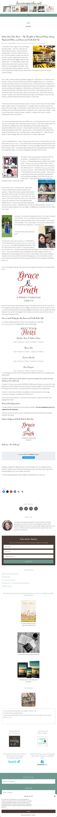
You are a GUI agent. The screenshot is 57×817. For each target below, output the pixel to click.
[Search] (52, 781)
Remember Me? (6, 577)
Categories (28, 788)
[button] (55, 796)
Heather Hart (22, 338)
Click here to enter (28, 457)
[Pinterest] (31, 509)
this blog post (33, 163)
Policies (33, 815)
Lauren (5, 43)
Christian (19, 43)
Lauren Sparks (29, 357)
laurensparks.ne (8, 324)
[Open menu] (28, 15)
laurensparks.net (44, 378)
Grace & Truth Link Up (27, 43)
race (35, 43)
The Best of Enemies (27, 170)
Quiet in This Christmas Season (10, 574)
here (6, 260)
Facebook (24, 161)
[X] (36, 509)
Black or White (47, 168)
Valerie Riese (35, 338)
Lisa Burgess (28, 367)
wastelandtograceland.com (17, 241)
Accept (28, 811)
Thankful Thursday (6, 586)
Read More (25, 530)
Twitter (27, 342)
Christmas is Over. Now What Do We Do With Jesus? (15, 583)
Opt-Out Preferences (26, 815)
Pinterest (40, 342)
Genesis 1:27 (49, 205)
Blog (15, 342)
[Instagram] (26, 509)
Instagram (44, 159)
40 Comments (41, 43)
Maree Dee (28, 347)
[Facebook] (21, 509)
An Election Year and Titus (9, 580)
